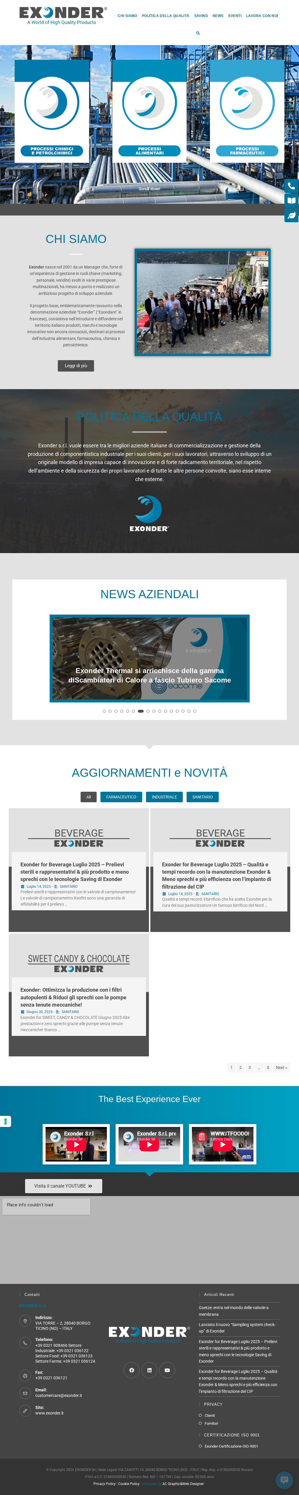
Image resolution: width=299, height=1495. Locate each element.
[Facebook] (132, 1370)
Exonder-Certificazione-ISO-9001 (231, 1446)
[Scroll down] (149, 181)
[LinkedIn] (149, 1370)
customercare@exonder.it (58, 1395)
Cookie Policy (129, 1484)
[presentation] (55, 670)
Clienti (210, 1415)
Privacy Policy (104, 1484)
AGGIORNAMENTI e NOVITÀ (149, 772)
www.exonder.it (49, 1413)
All (88, 797)
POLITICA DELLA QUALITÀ (149, 416)
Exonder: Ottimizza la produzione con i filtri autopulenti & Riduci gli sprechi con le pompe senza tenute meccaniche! (73, 997)
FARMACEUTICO (121, 797)
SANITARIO (202, 797)
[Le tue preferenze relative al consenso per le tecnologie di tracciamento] (5, 1121)
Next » (281, 1067)
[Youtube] (167, 1370)
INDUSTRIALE (164, 797)
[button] (104, 711)
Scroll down (149, 189)
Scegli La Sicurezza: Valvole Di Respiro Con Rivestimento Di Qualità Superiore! (149, 675)
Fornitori (211, 1423)
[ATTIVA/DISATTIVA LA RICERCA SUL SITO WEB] (197, 33)
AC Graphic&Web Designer (183, 1484)
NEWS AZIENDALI (149, 594)
